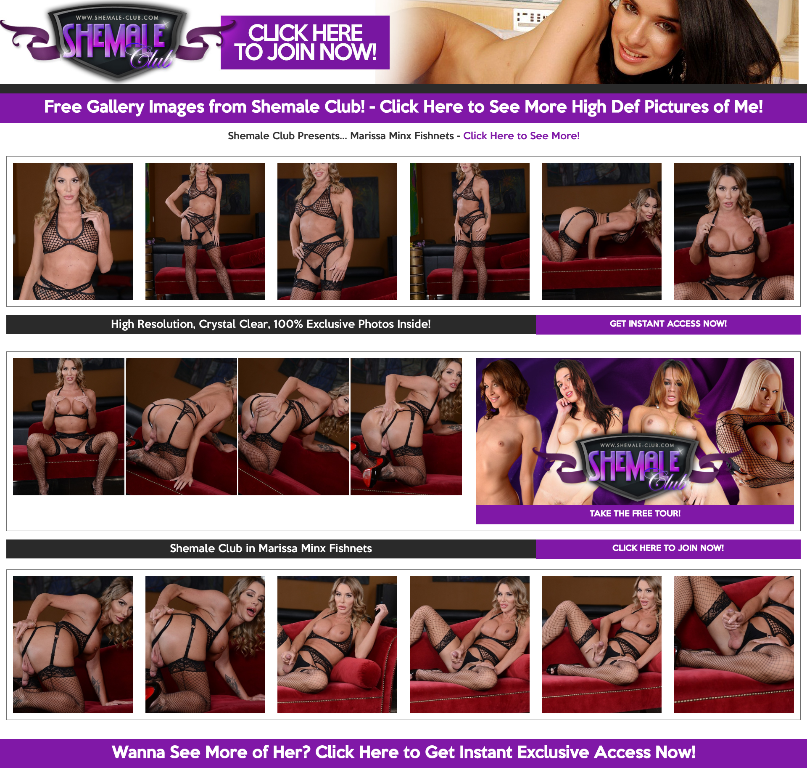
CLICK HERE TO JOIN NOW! (668, 549)
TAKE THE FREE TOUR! (635, 514)
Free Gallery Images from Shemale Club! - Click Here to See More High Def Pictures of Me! (403, 107)
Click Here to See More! (521, 136)
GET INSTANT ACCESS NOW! (668, 324)
